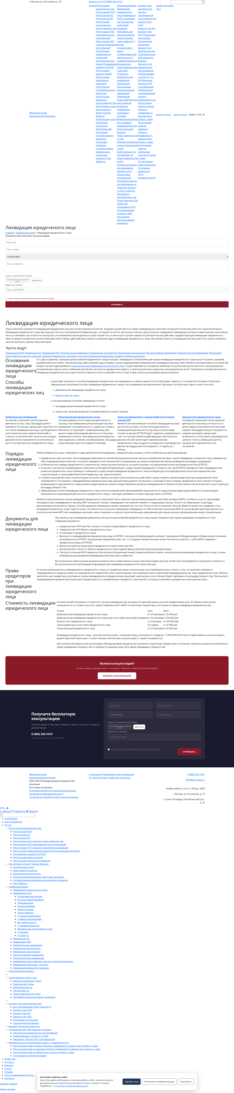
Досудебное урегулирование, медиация (126, 220)
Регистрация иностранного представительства (106, 25)
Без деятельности (26, 922)
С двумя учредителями (29, 919)
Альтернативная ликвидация (161, 352)
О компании (95, 774)
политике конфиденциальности (72, 1085)
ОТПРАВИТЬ (189, 751)
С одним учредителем (29, 915)
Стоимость (123, 73)
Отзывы (103, 777)
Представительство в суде (23, 977)
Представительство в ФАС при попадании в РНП (127, 204)
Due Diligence (20, 883)
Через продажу (125, 38)
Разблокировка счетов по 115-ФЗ (146, 77)
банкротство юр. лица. (67, 395)
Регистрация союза (106, 106)
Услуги (92, 5)
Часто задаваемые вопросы (19, 1075)
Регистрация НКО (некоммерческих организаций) (105, 35)
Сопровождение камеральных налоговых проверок (40, 880)
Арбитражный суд (126, 151)
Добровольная (125, 31)
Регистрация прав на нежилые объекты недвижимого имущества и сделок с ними (145, 132)
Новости (8, 1065)
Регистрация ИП (104, 18)
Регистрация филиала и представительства (106, 100)
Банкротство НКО (22, 1016)
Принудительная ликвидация (192, 352)
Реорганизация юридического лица (79, 416)
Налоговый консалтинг (25, 870)
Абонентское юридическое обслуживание (145, 67)
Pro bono (93, 777)
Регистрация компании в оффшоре (102, 80)
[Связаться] (1, 807)
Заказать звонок (163, 114)
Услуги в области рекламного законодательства (126, 194)
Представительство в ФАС (27, 993)
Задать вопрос (180, 114)
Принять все (131, 1081)
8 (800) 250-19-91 (113, 1)
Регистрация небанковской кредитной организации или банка (105, 58)
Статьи (8, 1068)
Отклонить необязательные (159, 1081)
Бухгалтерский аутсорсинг (27, 873)
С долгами (122, 70)
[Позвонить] (4, 807)
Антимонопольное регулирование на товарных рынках (127, 184)
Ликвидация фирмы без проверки (106, 356)
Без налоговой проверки (125, 25)
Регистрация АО (104, 15)
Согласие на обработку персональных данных (53, 797)
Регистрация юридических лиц (25, 828)
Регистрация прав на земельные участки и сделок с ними (147, 152)
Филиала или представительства (34, 928)
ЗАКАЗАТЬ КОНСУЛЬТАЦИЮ (117, 675)
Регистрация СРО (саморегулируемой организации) (106, 44)
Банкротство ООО (22, 1010)
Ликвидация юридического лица (124, 12)
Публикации (108, 774)
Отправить (117, 304)
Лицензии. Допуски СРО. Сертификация (146, 83)
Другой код (36, 280)
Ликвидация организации (131, 352)
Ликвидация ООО (14, 352)
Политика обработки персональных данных (52, 790)
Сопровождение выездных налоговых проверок (38, 877)
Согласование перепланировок (29, 1055)
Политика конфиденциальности (46, 793)
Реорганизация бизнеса (21, 971)
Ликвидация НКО (51, 352)
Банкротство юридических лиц (145, 9)
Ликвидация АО (33, 352)
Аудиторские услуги (106, 119)
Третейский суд (125, 155)
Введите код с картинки (14, 285)
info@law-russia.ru (195, 779)
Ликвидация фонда (127, 125)
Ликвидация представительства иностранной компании (43, 961)
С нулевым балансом (28, 925)
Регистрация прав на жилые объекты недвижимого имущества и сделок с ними (55, 1045)
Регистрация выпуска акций (28, 857)
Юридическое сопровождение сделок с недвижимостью (39, 1042)
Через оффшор (125, 41)
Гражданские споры (23, 984)
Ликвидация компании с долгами (123, 113)
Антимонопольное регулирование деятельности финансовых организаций (127, 171)
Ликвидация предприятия (103, 352)
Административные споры (27, 980)
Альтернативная (125, 34)
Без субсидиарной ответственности (147, 15)
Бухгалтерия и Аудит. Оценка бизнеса (103, 113)
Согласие (50, 298)
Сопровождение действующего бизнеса (146, 57)
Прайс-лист (114, 777)
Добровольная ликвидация (74, 352)
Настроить (186, 1081)
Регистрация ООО (105, 12)
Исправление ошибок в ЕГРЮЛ (29, 854)
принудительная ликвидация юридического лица (98, 365)
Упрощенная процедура (26, 1023)
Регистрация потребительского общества (106, 90)
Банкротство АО (146, 28)
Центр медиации (125, 774)
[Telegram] (7, 807)
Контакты (126, 777)
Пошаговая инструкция (29, 896)
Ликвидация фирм (126, 5)
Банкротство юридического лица (201, 416)
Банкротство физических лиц (24, 1026)
